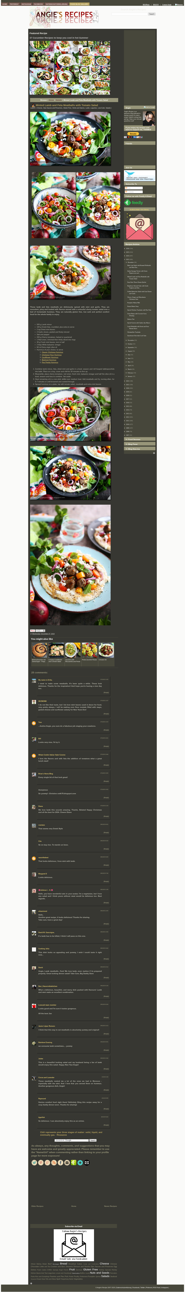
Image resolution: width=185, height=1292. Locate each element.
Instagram (164, 1287)
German (79, 1270)
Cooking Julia (43, 949)
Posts (129, 188)
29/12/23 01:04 (104, 985)
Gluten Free (67, 108)
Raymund (42, 1099)
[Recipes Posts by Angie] (74, 1261)
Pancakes (113, 1273)
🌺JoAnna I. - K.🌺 (45, 890)
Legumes (93, 108)
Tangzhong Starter (67, 1279)
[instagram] (67, 1165)
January (130, 376)
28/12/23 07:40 (104, 873)
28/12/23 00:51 (104, 824)
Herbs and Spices (78, 108)
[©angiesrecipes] (70, 94)
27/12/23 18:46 (104, 754)
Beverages (56, 1264)
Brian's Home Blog (45, 774)
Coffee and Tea (45, 1266)
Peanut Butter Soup (133, 306)
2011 (128, 420)
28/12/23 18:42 (104, 948)
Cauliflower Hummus (50, 357)
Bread (63, 1263)
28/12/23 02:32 (104, 840)
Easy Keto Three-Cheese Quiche (136, 282)
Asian (44, 1264)
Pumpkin (91, 1276)
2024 (128, 256)
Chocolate (35, 1266)
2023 (128, 259)
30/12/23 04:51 (104, 1041)
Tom (40, 722)
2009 (128, 428)
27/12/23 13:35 (104, 679)
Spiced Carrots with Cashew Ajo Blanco (138, 323)
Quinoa (98, 1276)
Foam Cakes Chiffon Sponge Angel (50, 1270)
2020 (128, 388)
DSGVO (156, 5)
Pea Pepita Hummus (50, 362)
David (40, 967)
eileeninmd (42, 911)
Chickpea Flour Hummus (52, 355)
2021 (128, 384)
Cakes (79, 1264)
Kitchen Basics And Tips (39, 1273)
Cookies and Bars (58, 1266)
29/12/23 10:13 (104, 1025)
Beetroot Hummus (49, 360)
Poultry (76, 1276)
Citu (40, 841)
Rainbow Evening (45, 1042)
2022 (128, 381)
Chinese (113, 1264)
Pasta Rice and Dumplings (40, 1276)
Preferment (84, 1276)
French (66, 1270)
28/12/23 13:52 (104, 932)
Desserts (69, 1266)
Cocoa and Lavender (46, 1077)
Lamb (87, 108)
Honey (114, 1270)
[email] (87, 1165)
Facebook (136, 1287)
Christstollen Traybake (133, 332)
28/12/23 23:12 (104, 967)
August (130, 351)
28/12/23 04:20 (104, 857)
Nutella (87, 1273)
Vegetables (78, 1279)
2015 (128, 406)
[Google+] (47, 1165)
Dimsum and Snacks (81, 1266)
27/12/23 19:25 (104, 773)
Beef (50, 1264)
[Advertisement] (139, 68)
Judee (40, 1059)
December (131, 262)
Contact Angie (166, 5)
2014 (128, 410)
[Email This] (36, 630)
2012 (128, 417)
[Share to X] (41, 630)
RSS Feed (156, 1287)
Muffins (82, 1273)
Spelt (58, 1279)
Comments (130, 192)
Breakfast (72, 1264)
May (129, 362)
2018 (128, 395)
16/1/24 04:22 (104, 1117)
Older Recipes (37, 1206)
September (131, 347)
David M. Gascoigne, (46, 932)
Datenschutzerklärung (123, 1287)
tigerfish (41, 1117)
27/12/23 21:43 (104, 805)
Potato (71, 1276)
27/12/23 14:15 (104, 721)
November (131, 340)
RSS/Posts (146, 5)
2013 (128, 413)
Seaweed (33, 1279)
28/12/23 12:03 (104, 910)
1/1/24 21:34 (105, 1077)
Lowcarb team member (47, 1005)
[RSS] (54, 1165)
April (129, 365)
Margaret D (42, 874)
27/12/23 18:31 (104, 738)
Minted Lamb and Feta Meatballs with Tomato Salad (67, 105)
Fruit (72, 1269)
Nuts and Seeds (99, 1272)
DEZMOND (42, 701)
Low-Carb (101, 108)
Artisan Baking (36, 1264)
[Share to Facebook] (44, 630)
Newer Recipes (110, 1206)
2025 (128, 252)
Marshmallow (76, 1273)
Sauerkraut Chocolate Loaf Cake (136, 335)
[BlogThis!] (39, 630)
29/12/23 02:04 (104, 1004)
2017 (128, 399)
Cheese (39, 108)
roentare (41, 825)
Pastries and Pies (57, 1276)
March (130, 369)
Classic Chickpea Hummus (52, 352)
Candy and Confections (91, 1264)
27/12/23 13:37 (104, 700)
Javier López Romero (46, 1026)
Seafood (113, 1276)
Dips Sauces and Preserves (52, 108)
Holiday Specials (105, 1270)
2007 (128, 435)
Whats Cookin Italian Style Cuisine (51, 755)
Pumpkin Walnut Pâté (133, 302)
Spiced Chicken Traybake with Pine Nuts (139, 310)
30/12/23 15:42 (104, 1058)
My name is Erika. (45, 680)
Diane (40, 806)
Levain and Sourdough (64, 1273)
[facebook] (61, 1165)
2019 (128, 392)
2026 (128, 248)
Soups (39, 1279)
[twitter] (34, 1165)
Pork (66, 1276)
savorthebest (43, 857)
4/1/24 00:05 (105, 1098)
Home (51, 100)
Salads (59, 100)
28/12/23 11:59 (104, 889)
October (130, 344)
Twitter (142, 1287)
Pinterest (149, 1287)
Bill (39, 739)
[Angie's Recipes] (64, 27)
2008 (128, 431)
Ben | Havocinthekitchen (47, 986)
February (130, 373)
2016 (128, 402)
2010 (128, 424)
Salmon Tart (130, 319)
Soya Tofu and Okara (49, 1279)
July (129, 354)
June (129, 358)
